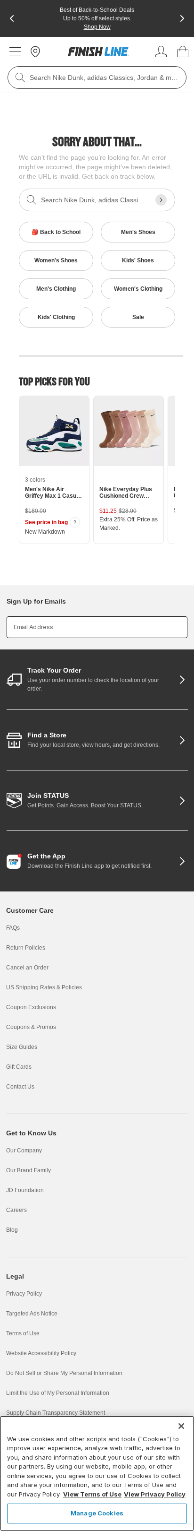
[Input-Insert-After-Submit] (161, 200)
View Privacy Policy (155, 1494)
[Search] (20, 77)
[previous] (11, 18)
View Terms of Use (92, 1494)
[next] (182, 18)
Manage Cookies (97, 1513)
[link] (98, 51)
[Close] (181, 1426)
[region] (97, 1473)
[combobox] (97, 77)
